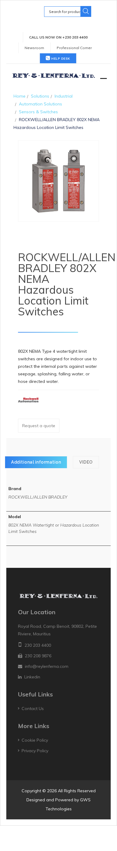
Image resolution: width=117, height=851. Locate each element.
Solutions (40, 96)
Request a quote (38, 425)
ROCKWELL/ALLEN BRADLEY (37, 497)
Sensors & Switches (38, 111)
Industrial (64, 96)
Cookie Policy (35, 740)
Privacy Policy (35, 750)
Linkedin (32, 677)
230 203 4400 (38, 645)
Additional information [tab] (36, 462)
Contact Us (33, 708)
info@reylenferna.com (46, 666)
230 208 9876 (38, 656)
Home (20, 96)
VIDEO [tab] (86, 462)
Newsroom (34, 47)
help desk (60, 59)
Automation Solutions (40, 104)
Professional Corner (74, 47)
